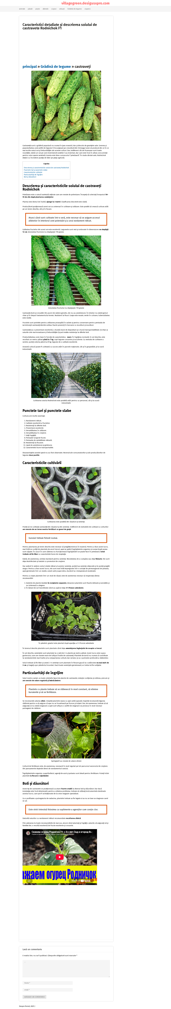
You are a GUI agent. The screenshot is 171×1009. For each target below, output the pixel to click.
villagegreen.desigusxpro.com (85, 3)
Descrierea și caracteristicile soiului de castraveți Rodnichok (46, 168)
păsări (30, 9)
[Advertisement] (66, 46)
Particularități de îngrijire (33, 175)
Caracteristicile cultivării (33, 172)
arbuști (62, 9)
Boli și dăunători (30, 177)
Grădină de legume (74, 9)
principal (30, 67)
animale (22, 9)
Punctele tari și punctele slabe (35, 170)
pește (37, 9)
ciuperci (88, 9)
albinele (45, 9)
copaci (53, 9)
